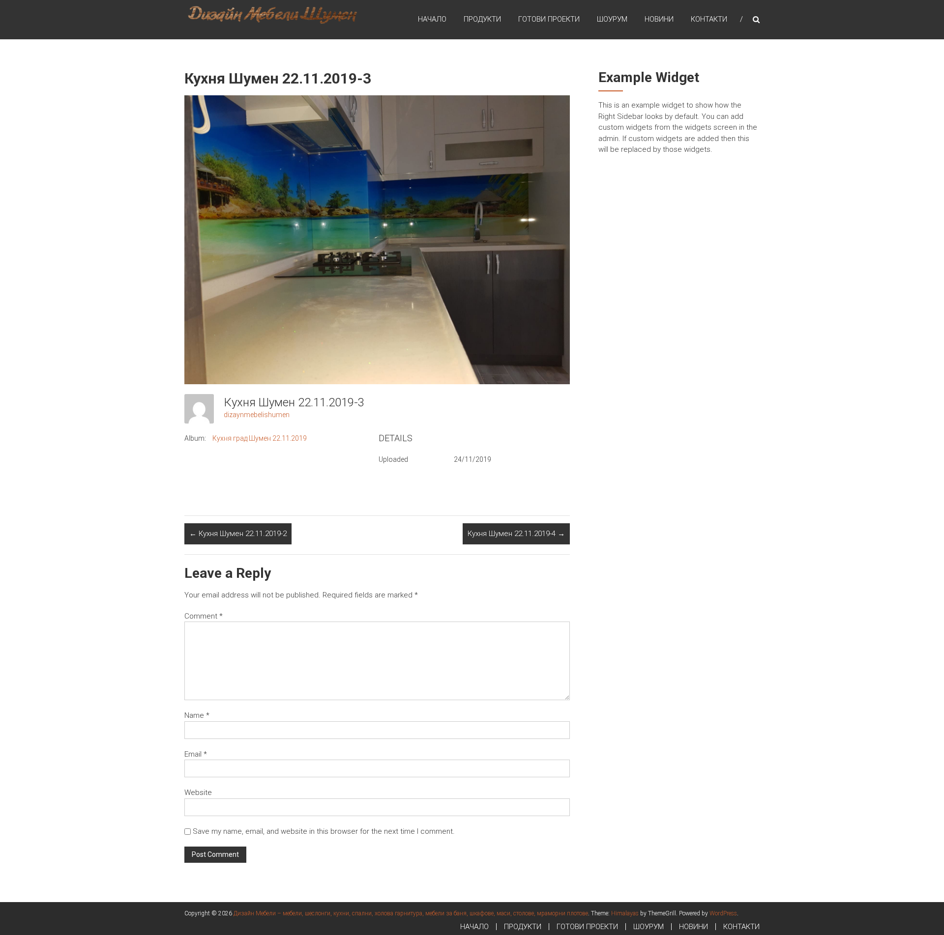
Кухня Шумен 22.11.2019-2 (238, 533)
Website (198, 792)
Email (195, 754)
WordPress (723, 913)
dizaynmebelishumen (257, 415)
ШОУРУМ (612, 19)
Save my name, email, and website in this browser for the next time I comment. (324, 831)
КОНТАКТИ (709, 19)
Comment (203, 616)
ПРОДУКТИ (482, 19)
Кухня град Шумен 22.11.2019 (259, 438)
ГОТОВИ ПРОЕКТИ (549, 19)
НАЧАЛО (432, 19)
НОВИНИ (659, 19)
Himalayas (625, 913)
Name (196, 715)
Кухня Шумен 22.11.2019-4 (516, 533)
